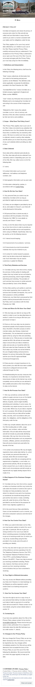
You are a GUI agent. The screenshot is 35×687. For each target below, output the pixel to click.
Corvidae (9, 10)
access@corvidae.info (9, 622)
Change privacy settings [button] (19, 671)
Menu (18, 20)
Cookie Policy (19, 187)
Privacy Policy (23, 669)
